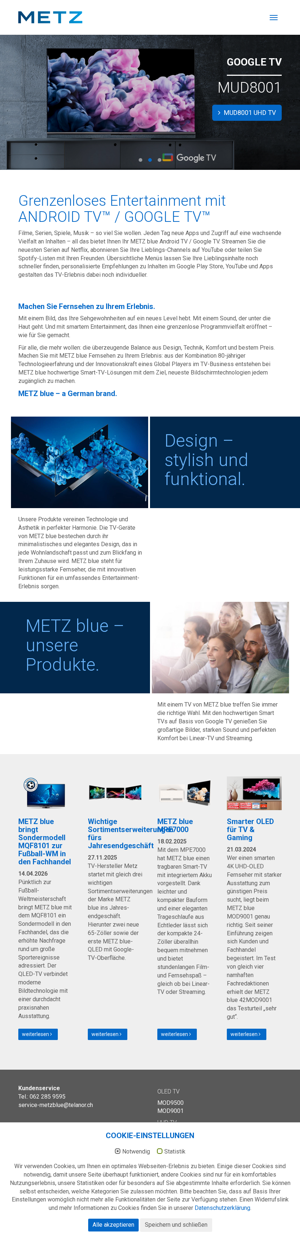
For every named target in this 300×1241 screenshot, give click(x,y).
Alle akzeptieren (113, 1224)
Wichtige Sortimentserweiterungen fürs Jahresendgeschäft (130, 833)
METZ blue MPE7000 (175, 825)
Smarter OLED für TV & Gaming (250, 829)
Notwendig (136, 1151)
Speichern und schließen (176, 1224)
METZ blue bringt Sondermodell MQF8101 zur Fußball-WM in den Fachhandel (44, 841)
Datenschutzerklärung (222, 1207)
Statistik (174, 1151)
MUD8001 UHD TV (249, 112)
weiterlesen (36, 1034)
